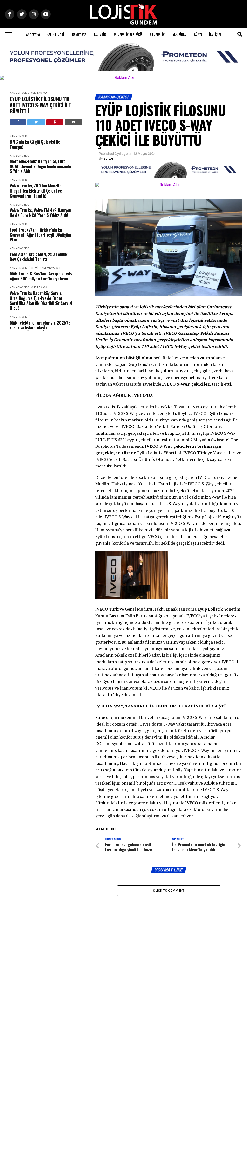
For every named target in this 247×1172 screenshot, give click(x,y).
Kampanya (79, 34)
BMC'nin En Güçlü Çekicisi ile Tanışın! (35, 144)
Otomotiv (157, 34)
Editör (108, 158)
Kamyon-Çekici (20, 92)
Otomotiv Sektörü (128, 34)
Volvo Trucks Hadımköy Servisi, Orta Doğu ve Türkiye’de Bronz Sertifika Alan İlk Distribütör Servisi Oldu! (41, 301)
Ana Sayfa (33, 34)
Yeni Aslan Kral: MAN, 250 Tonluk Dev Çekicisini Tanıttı (38, 257)
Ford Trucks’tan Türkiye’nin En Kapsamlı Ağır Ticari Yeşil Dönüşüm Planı (40, 234)
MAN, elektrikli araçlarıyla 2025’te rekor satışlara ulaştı (40, 325)
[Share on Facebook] (18, 122)
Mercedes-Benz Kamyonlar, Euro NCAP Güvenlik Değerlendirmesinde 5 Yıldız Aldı (40, 166)
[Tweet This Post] (36, 122)
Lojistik (100, 34)
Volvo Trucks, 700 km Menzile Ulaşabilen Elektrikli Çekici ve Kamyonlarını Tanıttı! (36, 190)
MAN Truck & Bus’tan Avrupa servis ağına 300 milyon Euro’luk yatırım (41, 276)
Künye (198, 34)
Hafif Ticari (55, 34)
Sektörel (179, 34)
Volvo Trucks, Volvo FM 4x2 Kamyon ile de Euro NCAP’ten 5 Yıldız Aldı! (40, 213)
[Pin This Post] (54, 122)
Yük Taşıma (39, 92)
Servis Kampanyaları (45, 268)
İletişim (215, 34)
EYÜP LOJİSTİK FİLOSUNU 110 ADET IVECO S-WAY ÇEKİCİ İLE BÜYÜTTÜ (40, 105)
